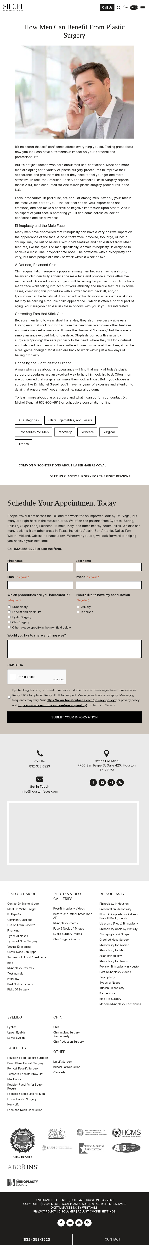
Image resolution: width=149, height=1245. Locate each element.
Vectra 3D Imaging (19, 946)
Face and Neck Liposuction (24, 1110)
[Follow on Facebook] (93, 782)
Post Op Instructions (20, 984)
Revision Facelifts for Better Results (25, 1086)
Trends (23, 444)
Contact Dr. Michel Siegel (23, 903)
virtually (86, 607)
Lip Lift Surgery (63, 1061)
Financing (13, 930)
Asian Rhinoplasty (111, 955)
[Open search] (118, 7)
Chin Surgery (20, 622)
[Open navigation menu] (142, 7)
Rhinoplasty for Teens (114, 961)
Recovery (65, 432)
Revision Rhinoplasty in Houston (120, 966)
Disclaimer (67, 1211)
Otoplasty (59, 1072)
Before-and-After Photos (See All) (72, 915)
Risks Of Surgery (18, 989)
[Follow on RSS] (120, 782)
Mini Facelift (15, 1079)
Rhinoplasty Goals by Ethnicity (119, 929)
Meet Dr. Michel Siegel (21, 909)
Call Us (107, 7)
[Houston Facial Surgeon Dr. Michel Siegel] (13, 7)
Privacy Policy (44, 1211)
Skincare (87, 432)
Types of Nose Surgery (22, 941)
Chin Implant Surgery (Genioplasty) (66, 1034)
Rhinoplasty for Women (114, 945)
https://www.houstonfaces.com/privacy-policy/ (81, 700)
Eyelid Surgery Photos (67, 933)
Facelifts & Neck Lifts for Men (26, 1093)
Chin (56, 1027)
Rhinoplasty (20, 607)
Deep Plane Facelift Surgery (25, 1063)
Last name (83, 561)
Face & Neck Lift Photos (68, 928)
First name (15, 561)
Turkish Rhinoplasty (112, 988)
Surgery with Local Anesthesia (26, 957)
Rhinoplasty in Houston (114, 903)
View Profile (22, 1157)
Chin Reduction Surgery (68, 1041)
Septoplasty (107, 977)
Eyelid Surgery (21, 617)
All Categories (28, 420)
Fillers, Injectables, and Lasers (70, 420)
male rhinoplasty (96, 247)
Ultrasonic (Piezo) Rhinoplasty (119, 923)
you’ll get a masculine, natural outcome (70, 389)
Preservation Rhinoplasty (115, 909)
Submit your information (74, 717)
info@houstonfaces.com (40, 791)
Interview (13, 978)
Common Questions (19, 919)
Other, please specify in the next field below (41, 627)
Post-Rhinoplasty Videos (69, 908)
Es (126, 7)
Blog (10, 962)
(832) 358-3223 (36, 1239)
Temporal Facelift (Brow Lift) (25, 1074)
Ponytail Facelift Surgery (23, 1068)
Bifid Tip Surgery (110, 998)
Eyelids (11, 1027)
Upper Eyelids (16, 1032)
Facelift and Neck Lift (26, 612)
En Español (14, 914)
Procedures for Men (33, 432)
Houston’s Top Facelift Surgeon (27, 1057)
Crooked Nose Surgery (115, 939)
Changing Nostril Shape (115, 934)
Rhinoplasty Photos (65, 923)
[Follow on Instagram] (111, 782)
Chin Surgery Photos (66, 939)
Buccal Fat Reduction (66, 1067)
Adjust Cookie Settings (97, 1211)
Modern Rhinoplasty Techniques (120, 1004)
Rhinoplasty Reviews (20, 968)
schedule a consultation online (88, 402)
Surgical (109, 432)
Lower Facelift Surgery (21, 1099)
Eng (133, 7)
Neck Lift (13, 1104)
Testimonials (15, 973)
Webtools (90, 1207)
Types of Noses (17, 936)
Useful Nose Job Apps (21, 952)
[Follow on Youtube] (102, 782)
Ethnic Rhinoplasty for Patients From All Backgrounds (119, 916)
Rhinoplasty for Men (112, 950)
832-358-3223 (25, 549)
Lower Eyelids (16, 1037)
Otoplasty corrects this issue (95, 335)
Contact (113, 1239)
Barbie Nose (107, 993)
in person (87, 612)
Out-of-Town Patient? (21, 925)
